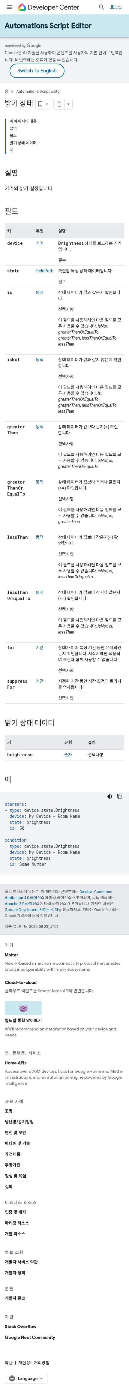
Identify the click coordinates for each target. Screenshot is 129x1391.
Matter (11, 955)
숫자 (68, 754)
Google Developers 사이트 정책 (31, 909)
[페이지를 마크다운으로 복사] (59, 104)
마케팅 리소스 (17, 1223)
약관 (9, 1362)
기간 (40, 647)
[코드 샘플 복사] (119, 796)
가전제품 (12, 1154)
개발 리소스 (15, 1234)
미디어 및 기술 (17, 1143)
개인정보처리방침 (34, 1362)
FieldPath (44, 270)
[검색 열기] (101, 7)
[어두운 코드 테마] (110, 796)
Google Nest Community (30, 1337)
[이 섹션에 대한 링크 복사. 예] (17, 780)
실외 (9, 1186)
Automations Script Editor (48, 25)
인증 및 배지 (15, 1212)
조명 (9, 1111)
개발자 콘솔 (15, 1298)
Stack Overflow (20, 1326)
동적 (40, 292)
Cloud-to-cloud (21, 982)
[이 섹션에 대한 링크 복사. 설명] (24, 173)
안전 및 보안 (15, 1132)
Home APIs (16, 1063)
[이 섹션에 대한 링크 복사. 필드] (24, 212)
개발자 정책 (15, 1273)
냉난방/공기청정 (19, 1122)
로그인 (116, 7)
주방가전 (12, 1165)
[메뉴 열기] (10, 7)
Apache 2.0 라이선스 (22, 903)
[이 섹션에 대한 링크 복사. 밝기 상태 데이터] (61, 723)
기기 (40, 243)
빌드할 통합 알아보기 (23, 1020)
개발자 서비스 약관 (21, 1262)
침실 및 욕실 (15, 1176)
